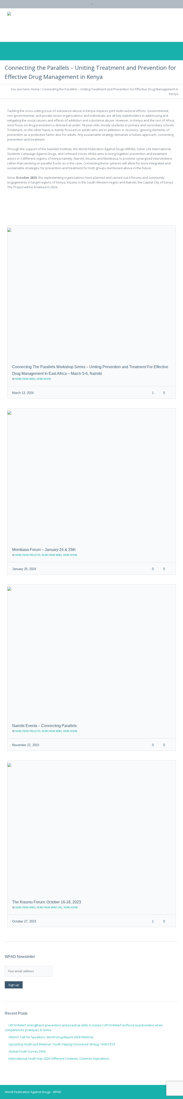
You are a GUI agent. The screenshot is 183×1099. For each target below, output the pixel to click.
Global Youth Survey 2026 (27, 1051)
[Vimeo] (149, 24)
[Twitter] (130, 24)
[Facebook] (140, 24)
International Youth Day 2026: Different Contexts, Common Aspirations (59, 1058)
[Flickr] (159, 24)
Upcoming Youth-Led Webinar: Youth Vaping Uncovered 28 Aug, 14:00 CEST (62, 1044)
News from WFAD (25, 379)
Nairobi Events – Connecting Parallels (44, 726)
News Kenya (44, 379)
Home (35, 89)
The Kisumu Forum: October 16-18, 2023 (46, 902)
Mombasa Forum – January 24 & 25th (44, 550)
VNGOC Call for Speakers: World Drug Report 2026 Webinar (51, 1037)
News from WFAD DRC (49, 907)
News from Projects (27, 555)
